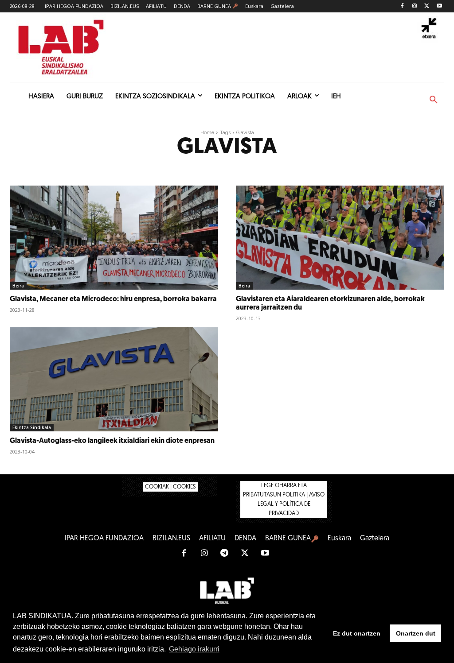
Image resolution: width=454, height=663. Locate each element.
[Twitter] (427, 6)
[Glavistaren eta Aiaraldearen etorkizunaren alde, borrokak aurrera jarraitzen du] (340, 238)
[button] (433, 100)
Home (207, 133)
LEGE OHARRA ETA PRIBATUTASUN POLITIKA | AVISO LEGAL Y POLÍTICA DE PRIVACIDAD (284, 499)
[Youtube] (439, 6)
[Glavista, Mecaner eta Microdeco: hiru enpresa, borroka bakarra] (114, 238)
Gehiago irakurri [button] (194, 649)
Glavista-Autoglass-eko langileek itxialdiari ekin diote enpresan (112, 441)
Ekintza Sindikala (31, 427)
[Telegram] (224, 554)
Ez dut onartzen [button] (356, 633)
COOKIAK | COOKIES (170, 487)
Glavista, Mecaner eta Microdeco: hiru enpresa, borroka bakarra (113, 299)
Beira (18, 286)
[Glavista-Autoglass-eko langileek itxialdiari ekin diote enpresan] (114, 379)
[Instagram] (415, 6)
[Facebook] (402, 6)
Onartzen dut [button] (415, 633)
